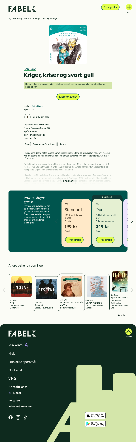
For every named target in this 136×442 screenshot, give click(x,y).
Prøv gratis (110, 7)
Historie (62, 144)
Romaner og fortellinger (44, 144)
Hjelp (12, 353)
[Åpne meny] (129, 7)
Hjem (11, 18)
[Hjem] (22, 9)
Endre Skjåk (37, 106)
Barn (30, 18)
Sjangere (21, 18)
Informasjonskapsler (20, 406)
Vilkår (12, 379)
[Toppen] (128, 331)
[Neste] (131, 221)
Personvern (15, 400)
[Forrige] (56, 221)
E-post (17, 393)
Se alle (121, 315)
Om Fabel (15, 370)
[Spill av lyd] (27, 117)
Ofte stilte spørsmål (22, 362)
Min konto (15, 345)
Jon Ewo (30, 69)
